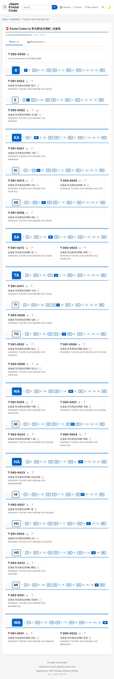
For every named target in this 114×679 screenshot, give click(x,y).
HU (87, 70)
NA (68, 70)
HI (83, 70)
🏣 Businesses (36, 42)
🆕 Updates (65, 7)
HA (78, 70)
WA (102, 70)
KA (34, 70)
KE (43, 70)
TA (55, 70)
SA (49, 70)
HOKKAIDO (15, 19)
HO (92, 70)
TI (59, 70)
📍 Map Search (91, 7)
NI (73, 70)
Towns (14, 41)
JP (103, 7)
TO (63, 70)
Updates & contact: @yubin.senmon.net (57, 666)
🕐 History (77, 7)
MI (96, 70)
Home (5, 19)
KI (39, 70)
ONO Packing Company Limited (63, 671)
